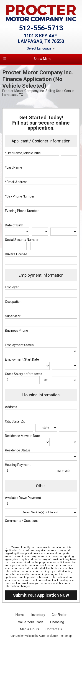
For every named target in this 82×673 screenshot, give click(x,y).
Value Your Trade (31, 622)
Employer (12, 287)
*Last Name (13, 167)
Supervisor (12, 316)
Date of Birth (14, 225)
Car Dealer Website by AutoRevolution (34, 635)
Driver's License (16, 254)
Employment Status (19, 345)
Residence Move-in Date (22, 436)
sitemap (66, 635)
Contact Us (54, 629)
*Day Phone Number (19, 196)
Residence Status (17, 450)
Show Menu (27, 59)
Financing (57, 622)
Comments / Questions (21, 521)
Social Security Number (21, 240)
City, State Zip (15, 421)
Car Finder (59, 615)
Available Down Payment (23, 498)
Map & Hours (29, 629)
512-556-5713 (41, 28)
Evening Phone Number (22, 211)
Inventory (38, 615)
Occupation (13, 301)
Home (20, 615)
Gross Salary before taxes (23, 374)
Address (11, 407)
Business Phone (16, 330)
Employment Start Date (22, 359)
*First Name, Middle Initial (23, 153)
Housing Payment (18, 465)
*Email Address (16, 182)
